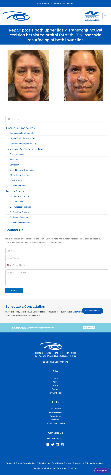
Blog (55, 385)
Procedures (55, 416)
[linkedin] (58, 444)
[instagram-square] (63, 444)
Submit (14, 290)
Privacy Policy (55, 393)
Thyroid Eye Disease (55, 423)
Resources (56, 420)
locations (77, 312)
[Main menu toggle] (105, 16)
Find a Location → (55, 438)
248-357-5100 (43, 3)
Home (55, 378)
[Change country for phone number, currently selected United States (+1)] (8, 265)
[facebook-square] (48, 444)
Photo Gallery (55, 412)
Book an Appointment (56, 362)
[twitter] (53, 444)
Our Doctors (55, 409)
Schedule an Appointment (62, 3)
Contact (55, 389)
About (55, 382)
